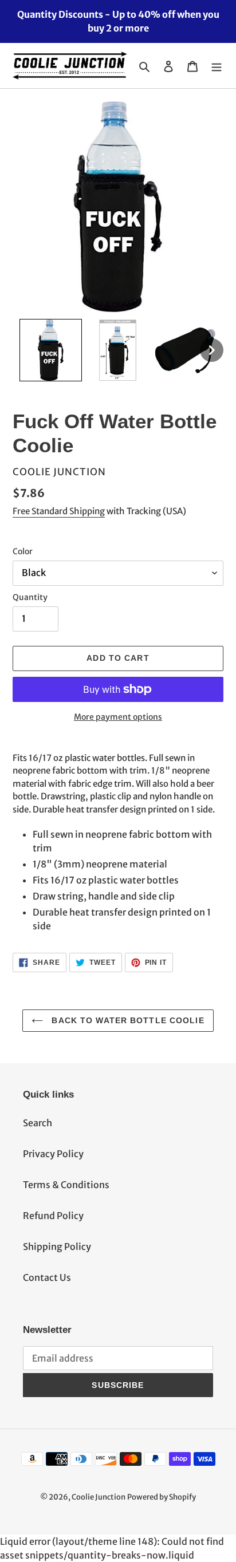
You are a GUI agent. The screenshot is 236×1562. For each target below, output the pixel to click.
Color (23, 551)
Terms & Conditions (66, 1184)
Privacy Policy (53, 1153)
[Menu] (216, 65)
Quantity (30, 597)
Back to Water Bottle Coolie (126, 1020)
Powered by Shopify (161, 1497)
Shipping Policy (57, 1246)
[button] (50, 350)
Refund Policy (53, 1215)
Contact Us (47, 1277)
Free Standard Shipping (59, 511)
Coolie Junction (98, 1497)
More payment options (118, 717)
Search (37, 1123)
